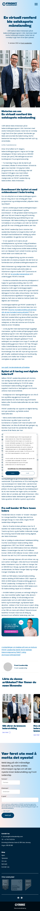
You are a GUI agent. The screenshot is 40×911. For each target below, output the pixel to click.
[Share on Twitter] (18, 640)
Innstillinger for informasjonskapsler (20, 468)
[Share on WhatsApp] (5, 640)
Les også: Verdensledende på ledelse (16, 367)
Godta (12, 473)
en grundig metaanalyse (20, 274)
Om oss (4, 861)
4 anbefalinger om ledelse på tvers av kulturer (19, 647)
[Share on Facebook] (11, 640)
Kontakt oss (5, 867)
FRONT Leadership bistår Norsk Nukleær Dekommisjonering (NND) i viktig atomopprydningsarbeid (17, 652)
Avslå (27, 473)
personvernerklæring (11, 455)
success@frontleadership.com (13, 837)
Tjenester (5, 858)
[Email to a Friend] (25, 640)
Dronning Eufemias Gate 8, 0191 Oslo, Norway (16, 842)
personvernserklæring (8, 808)
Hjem (3, 855)
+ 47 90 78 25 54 (9, 839)
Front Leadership (26, 43)
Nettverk (4, 864)
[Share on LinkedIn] (5, 643)
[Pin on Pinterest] (32, 640)
